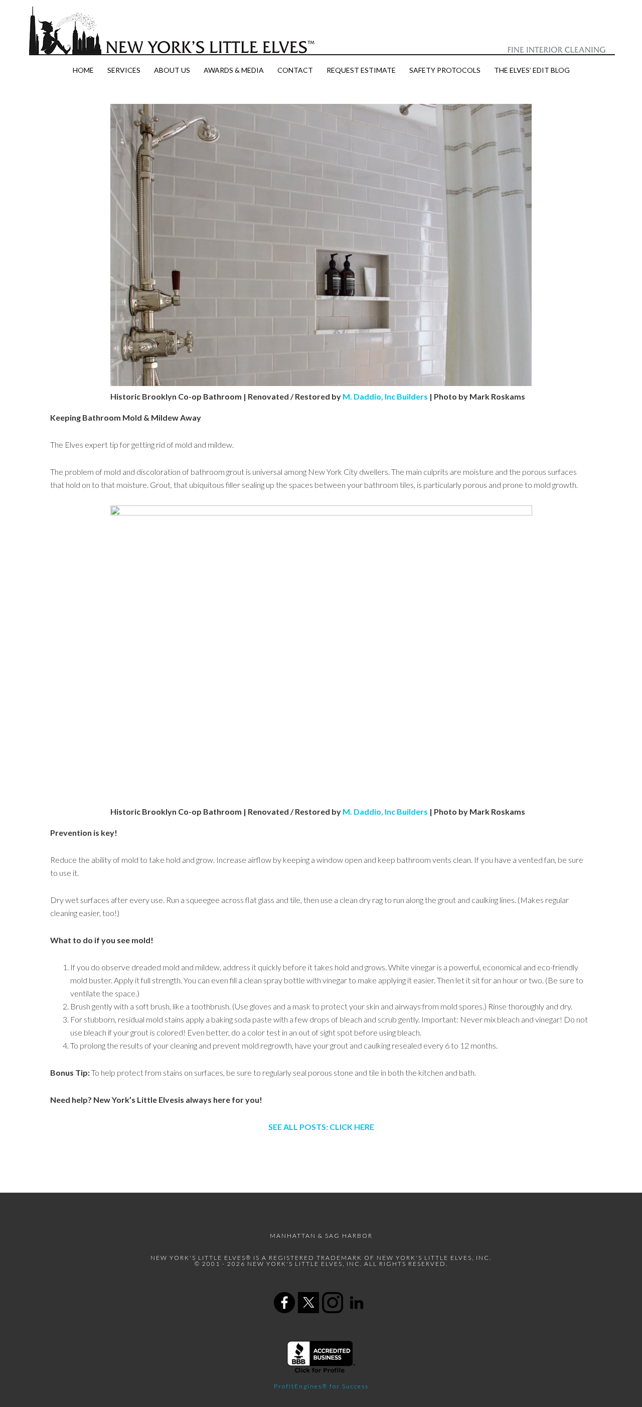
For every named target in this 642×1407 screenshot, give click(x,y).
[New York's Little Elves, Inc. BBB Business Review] (321, 1371)
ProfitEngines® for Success (321, 1386)
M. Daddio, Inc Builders (385, 396)
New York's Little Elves (321, 30)
